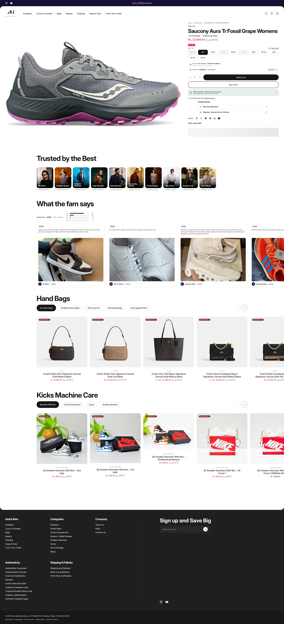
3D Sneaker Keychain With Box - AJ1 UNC (115, 471)
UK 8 (253, 52)
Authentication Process (16, 572)
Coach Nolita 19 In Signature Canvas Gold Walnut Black (62, 375)
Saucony (191, 26)
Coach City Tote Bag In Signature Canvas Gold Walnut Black (169, 375)
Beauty (8, 536)
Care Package (56, 548)
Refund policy (9, 619)
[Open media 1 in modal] (93, 83)
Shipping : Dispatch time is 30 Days (216, 112)
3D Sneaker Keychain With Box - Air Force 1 (222, 472)
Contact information (52, 619)
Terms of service (29, 619)
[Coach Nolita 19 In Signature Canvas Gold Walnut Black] (62, 342)
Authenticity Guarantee (15, 568)
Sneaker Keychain (58, 540)
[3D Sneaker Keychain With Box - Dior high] (62, 438)
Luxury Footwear (13, 528)
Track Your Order (13, 548)
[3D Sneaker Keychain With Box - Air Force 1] (222, 438)
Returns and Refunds (60, 572)
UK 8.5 (203, 58)
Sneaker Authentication (16, 595)
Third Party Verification (60, 576)
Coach (62, 371)
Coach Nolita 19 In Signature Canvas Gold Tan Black (115, 375)
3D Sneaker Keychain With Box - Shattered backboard (168, 458)
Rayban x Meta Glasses (61, 536)
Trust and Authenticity (15, 576)
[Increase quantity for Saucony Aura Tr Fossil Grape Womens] (200, 77)
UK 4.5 (263, 52)
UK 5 (223, 52)
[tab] (46, 308)
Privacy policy (19, 619)
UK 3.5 (193, 58)
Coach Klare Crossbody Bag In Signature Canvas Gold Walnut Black (222, 375)
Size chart (275, 48)
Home (190, 23)
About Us (99, 525)
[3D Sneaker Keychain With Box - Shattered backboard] (168, 431)
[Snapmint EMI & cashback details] (276, 70)
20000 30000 (198, 23)
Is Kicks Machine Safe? (15, 583)
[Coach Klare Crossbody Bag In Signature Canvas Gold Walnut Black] (222, 342)
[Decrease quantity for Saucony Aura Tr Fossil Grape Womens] (190, 77)
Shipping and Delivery (60, 568)
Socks (53, 544)
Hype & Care (11, 544)
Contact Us (100, 532)
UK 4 (243, 52)
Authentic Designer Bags (16, 599)
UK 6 (274, 52)
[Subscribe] (205, 529)
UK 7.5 (213, 52)
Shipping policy (40, 619)
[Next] (244, 308)
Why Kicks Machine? (210, 107)
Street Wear (55, 528)
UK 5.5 (193, 52)
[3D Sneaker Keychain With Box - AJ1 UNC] (115, 438)
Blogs (53, 551)
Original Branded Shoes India (18, 591)
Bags (7, 532)
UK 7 (202, 52)
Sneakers (9, 525)
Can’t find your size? (203, 98)
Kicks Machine (62, 467)
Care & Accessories (59, 532)
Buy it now (233, 85)
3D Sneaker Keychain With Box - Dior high (62, 472)
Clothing (9, 540)
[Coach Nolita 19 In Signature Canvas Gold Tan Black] (115, 342)
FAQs (97, 528)
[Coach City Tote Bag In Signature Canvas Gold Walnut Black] (168, 342)
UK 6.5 (233, 52)
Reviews (9, 580)
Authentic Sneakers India (16, 587)
